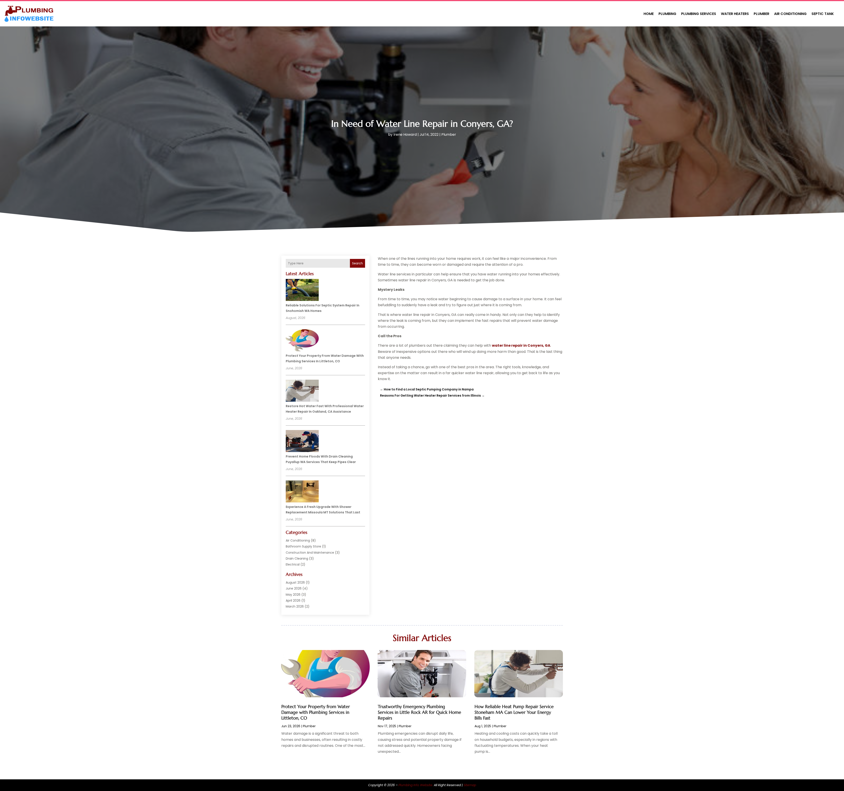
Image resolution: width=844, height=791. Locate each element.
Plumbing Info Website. (415, 785)
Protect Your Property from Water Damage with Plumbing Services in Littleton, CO (315, 712)
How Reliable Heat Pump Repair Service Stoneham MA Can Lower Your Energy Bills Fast (514, 712)
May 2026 (293, 594)
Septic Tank (822, 13)
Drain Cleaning (297, 558)
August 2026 (295, 582)
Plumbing (667, 13)
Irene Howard (405, 134)
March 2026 (295, 606)
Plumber (761, 13)
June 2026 (294, 588)
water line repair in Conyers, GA (521, 345)
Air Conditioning (790, 13)
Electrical (293, 564)
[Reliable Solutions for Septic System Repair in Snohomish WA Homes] (302, 290)
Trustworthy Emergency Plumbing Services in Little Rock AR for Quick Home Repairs (419, 712)
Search (357, 263)
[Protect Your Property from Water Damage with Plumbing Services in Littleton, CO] (302, 341)
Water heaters (735, 13)
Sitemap (470, 785)
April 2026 (293, 600)
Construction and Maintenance (310, 552)
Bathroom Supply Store (303, 546)
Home (649, 13)
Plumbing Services (698, 13)
